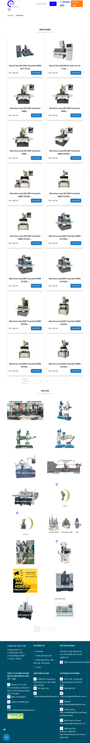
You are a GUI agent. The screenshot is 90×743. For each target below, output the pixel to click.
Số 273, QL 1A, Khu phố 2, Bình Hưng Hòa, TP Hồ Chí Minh (71, 682)
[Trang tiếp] (58, 381)
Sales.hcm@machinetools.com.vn (73, 696)
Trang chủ (10, 15)
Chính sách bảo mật (43, 656)
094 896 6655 (23, 702)
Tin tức (38, 667)
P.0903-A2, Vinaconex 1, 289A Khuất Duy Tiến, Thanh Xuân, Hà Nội (44, 682)
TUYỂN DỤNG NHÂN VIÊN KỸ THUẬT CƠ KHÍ (25, 589)
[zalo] (4, 729)
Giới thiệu (39, 651)
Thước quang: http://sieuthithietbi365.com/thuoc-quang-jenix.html (73, 712)
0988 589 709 (69, 688)
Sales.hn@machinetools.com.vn (46, 696)
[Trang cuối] (65, 381)
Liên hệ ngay (75, 3)
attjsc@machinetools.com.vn (24, 710)
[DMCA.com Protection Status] (15, 716)
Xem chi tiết (36, 73)
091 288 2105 (43, 688)
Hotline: (14, 702)
